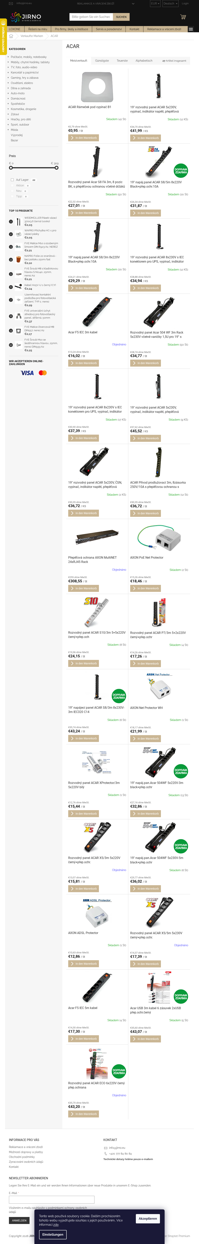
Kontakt (14, 1166)
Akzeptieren (148, 1218)
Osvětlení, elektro (22, 83)
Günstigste (102, 60)
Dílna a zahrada (21, 88)
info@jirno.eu (117, 1147)
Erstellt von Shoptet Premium (171, 1235)
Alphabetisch (144, 60)
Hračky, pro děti (21, 119)
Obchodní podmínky (22, 1156)
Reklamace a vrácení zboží (95, 3)
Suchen (121, 16)
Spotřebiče (18, 103)
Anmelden (19, 1220)
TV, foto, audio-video (24, 67)
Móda (14, 129)
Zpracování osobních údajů (26, 1161)
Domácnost (18, 98)
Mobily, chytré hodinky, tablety (30, 62)
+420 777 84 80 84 (120, 1153)
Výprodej (17, 135)
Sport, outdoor (20, 124)
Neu (21, 190)
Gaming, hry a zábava (24, 77)
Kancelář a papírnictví (24, 72)
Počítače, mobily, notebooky (29, 57)
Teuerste (122, 60)
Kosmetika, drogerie (23, 109)
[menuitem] (14, 29)
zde (55, 1225)
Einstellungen (52, 1234)
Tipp (21, 196)
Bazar (14, 140)
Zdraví (15, 114)
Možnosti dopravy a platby (26, 1152)
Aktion (22, 185)
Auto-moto (17, 93)
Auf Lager (25, 179)
